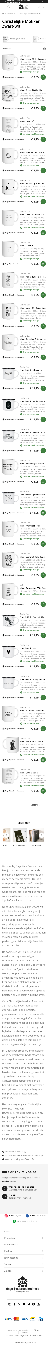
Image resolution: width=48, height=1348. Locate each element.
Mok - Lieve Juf (27, 121)
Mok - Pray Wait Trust (30, 525)
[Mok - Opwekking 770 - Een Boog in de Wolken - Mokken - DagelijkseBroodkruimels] (10, 591)
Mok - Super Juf (27, 245)
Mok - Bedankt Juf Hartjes (32, 183)
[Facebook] (14, 1304)
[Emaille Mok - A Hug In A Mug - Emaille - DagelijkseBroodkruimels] (10, 682)
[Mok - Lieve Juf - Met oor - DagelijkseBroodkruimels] (10, 124)
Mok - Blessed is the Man (31, 90)
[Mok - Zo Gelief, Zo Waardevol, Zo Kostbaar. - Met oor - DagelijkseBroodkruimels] (10, 714)
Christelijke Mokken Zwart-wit (30, 13)
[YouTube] (24, 1304)
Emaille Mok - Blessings (31, 370)
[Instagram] (9, 1304)
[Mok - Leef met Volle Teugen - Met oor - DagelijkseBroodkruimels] (10, 560)
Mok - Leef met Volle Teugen (33, 557)
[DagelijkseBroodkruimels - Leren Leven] (3, 13)
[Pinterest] (19, 1304)
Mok (21, 585)
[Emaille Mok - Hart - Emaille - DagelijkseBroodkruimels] (10, 651)
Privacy (36, 1330)
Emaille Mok (24, 367)
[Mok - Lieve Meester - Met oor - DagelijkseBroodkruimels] (10, 776)
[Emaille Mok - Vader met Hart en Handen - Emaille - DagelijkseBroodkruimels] (10, 404)
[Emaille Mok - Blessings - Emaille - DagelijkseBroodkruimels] (10, 373)
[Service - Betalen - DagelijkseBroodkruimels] (8, 1318)
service (5, 1181)
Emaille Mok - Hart (28, 648)
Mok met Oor (25, 56)
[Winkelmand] (44, 7)
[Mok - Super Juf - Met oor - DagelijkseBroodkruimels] (10, 249)
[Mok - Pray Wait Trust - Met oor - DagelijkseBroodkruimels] (10, 529)
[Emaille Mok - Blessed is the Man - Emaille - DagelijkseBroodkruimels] (10, 436)
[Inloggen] (39, 7)
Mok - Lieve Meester (29, 772)
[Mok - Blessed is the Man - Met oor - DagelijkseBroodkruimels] (10, 93)
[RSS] (38, 1304)
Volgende (35, 805)
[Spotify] (33, 1304)
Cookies (24, 1332)
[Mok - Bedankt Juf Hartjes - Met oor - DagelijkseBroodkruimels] (10, 187)
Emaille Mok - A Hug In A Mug (33, 679)
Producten (11, 13)
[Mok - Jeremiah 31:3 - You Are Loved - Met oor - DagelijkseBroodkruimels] (10, 155)
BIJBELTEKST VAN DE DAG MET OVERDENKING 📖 (18, 1)
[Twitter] (28, 1304)
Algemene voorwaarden (18, 1330)
